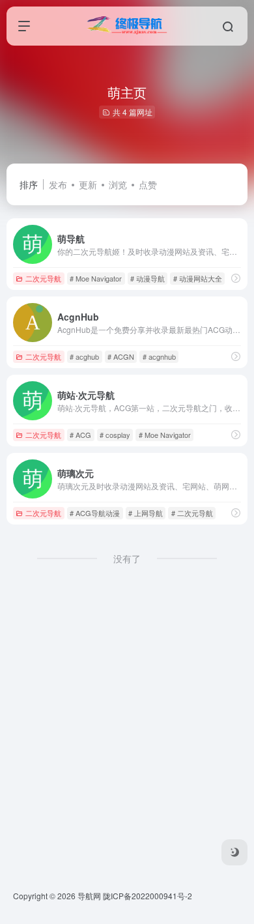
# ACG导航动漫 (95, 513)
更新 (88, 184)
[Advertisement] (127, 730)
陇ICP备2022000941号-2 (147, 895)
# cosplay (115, 434)
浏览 (118, 184)
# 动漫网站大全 (197, 278)
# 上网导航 (145, 513)
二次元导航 (43, 278)
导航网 (89, 895)
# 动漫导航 (147, 278)
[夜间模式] (234, 852)
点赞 (148, 184)
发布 (58, 184)
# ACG (80, 434)
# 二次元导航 (192, 513)
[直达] (236, 277)
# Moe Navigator (96, 278)
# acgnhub (159, 356)
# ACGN (120, 356)
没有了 (127, 558)
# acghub (84, 356)
